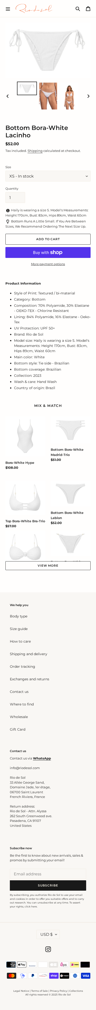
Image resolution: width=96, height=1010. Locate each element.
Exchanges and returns (29, 679)
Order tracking (22, 666)
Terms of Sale (39, 990)
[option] (27, 88)
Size (8, 167)
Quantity (11, 188)
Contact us (19, 691)
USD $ (46, 934)
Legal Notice (21, 990)
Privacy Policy (59, 990)
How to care (20, 641)
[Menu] (8, 8)
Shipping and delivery (28, 654)
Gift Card (17, 729)
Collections (76, 990)
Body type (18, 616)
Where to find (22, 704)
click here (31, 906)
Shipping (35, 151)
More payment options (48, 264)
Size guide (19, 629)
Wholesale (19, 717)
